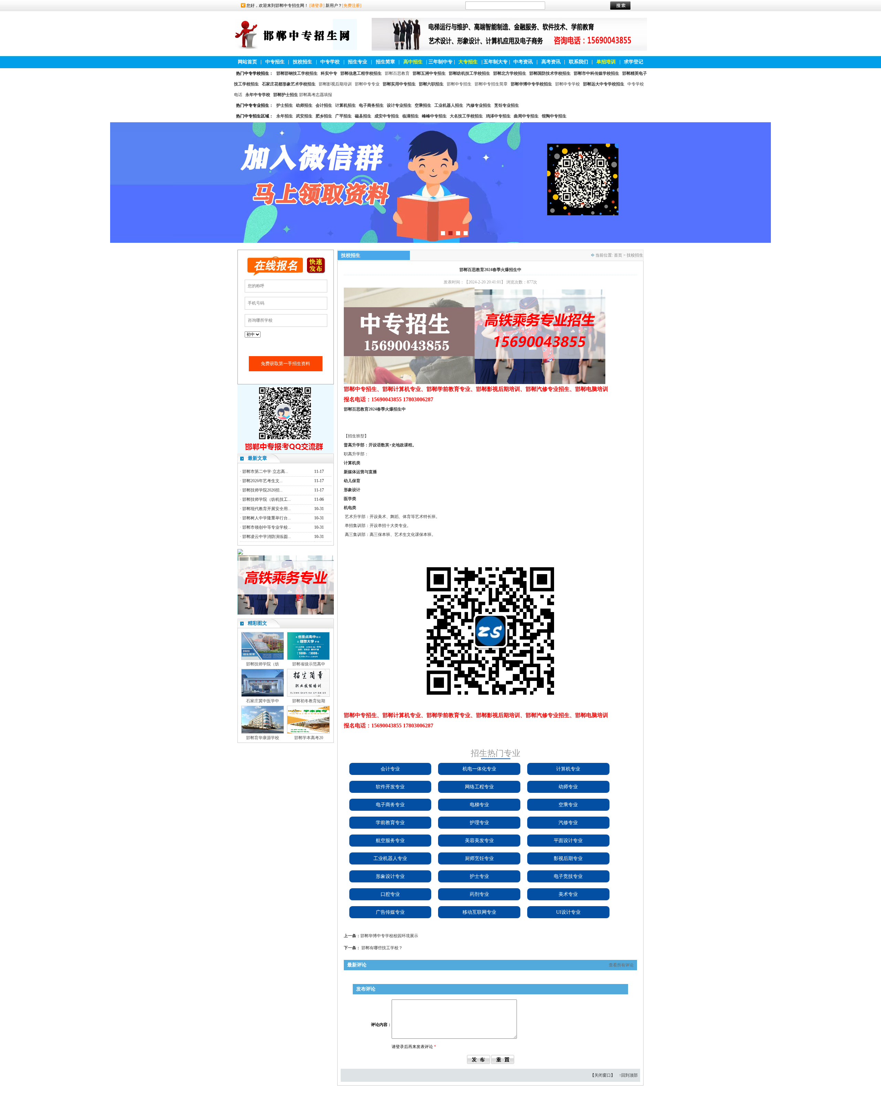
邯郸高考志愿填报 (315, 94)
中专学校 (330, 61)
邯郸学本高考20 (308, 737)
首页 (618, 255)
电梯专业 (479, 804)
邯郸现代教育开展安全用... (266, 508)
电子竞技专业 (568, 876)
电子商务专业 (390, 804)
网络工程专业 (479, 786)
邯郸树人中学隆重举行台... (266, 518)
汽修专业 (568, 822)
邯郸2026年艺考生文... (262, 480)
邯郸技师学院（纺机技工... (266, 499)
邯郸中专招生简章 (491, 84)
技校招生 (302, 61)
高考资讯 (551, 61)
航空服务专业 (390, 840)
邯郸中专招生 (459, 84)
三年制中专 (440, 61)
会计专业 (390, 768)
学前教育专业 (390, 822)
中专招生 (275, 61)
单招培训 (606, 61)
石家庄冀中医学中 (262, 700)
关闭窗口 (602, 1075)
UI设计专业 (568, 912)
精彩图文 (257, 623)
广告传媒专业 (390, 912)
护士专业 (479, 876)
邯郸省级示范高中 (308, 664)
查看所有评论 (621, 965)
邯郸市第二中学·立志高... (265, 471)
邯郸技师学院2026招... (262, 490)
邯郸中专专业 (367, 84)
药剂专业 (479, 894)
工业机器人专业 (390, 858)
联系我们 (578, 61)
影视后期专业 (568, 858)
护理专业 (479, 822)
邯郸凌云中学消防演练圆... (266, 536)
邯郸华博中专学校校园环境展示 (389, 935)
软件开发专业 (390, 786)
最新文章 (257, 458)
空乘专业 (568, 804)
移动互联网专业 (479, 912)
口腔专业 (390, 894)
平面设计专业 (568, 840)
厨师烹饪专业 (479, 858)
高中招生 (413, 61)
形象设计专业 (390, 876)
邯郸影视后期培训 (335, 84)
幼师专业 (568, 786)
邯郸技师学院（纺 (262, 664)
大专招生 (468, 61)
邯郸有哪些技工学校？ (382, 947)
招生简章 (385, 61)
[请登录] (317, 5)
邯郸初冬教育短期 (308, 700)
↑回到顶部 (628, 1075)
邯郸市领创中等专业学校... (266, 527)
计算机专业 (568, 768)
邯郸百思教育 (397, 73)
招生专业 (357, 61)
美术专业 (568, 894)
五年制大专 (496, 61)
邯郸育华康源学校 (262, 737)
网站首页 (247, 61)
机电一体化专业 (479, 768)
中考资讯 (523, 61)
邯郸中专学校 (567, 84)
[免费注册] (351, 5)
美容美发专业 (479, 840)
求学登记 (633, 61)
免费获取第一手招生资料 (285, 363)
